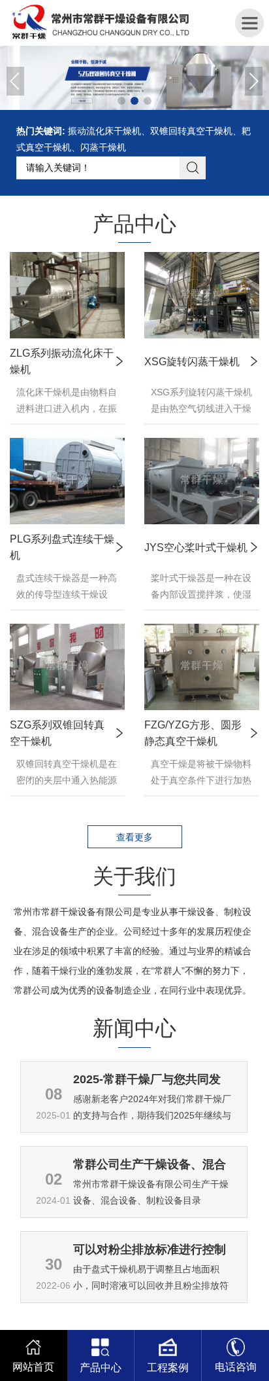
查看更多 (134, 837)
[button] (15, 81)
